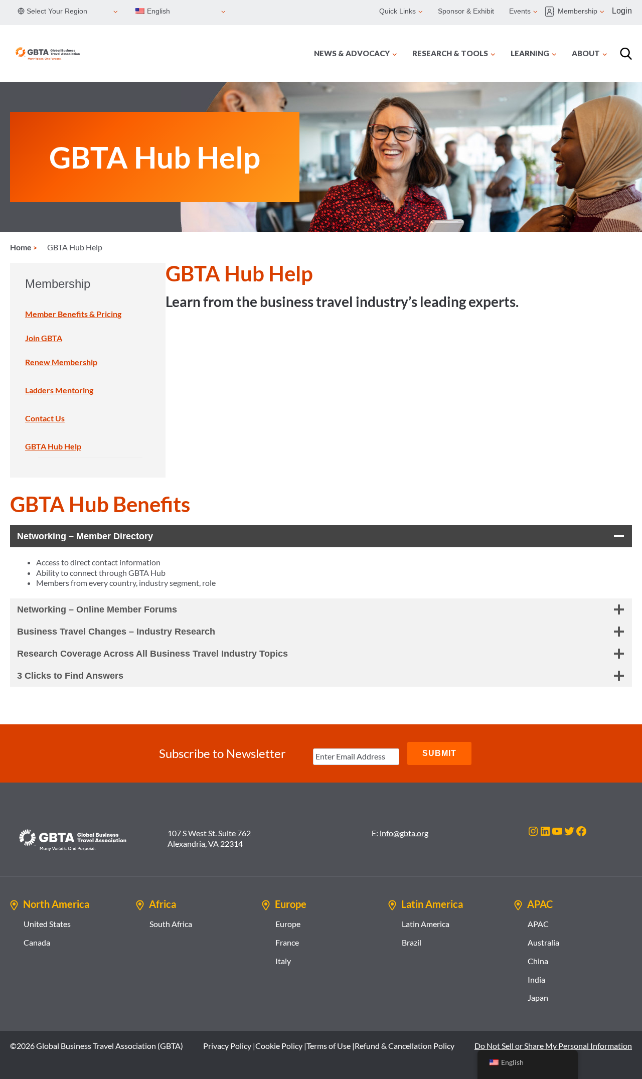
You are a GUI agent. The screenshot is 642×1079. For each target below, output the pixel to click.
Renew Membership (61, 362)
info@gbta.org (404, 833)
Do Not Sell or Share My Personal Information (553, 1045)
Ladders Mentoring (59, 390)
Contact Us (45, 418)
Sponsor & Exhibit (466, 11)
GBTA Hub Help (53, 446)
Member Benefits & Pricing (73, 314)
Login (622, 11)
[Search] (626, 54)
